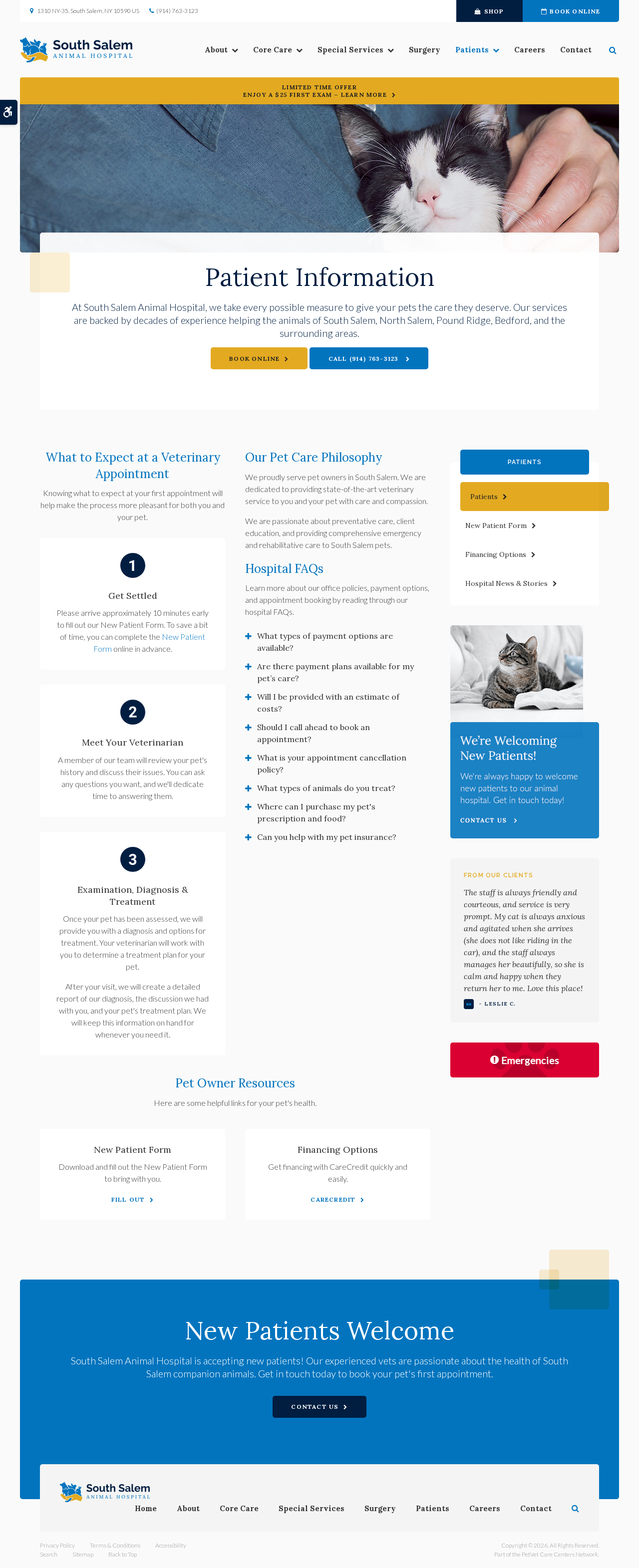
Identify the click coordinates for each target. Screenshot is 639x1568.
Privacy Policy (57, 1545)
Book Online (575, 11)
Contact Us (314, 1406)
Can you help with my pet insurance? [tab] (326, 837)
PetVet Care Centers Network (560, 1554)
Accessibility (170, 1545)
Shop (494, 11)
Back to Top (122, 1554)
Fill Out (128, 1199)
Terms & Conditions (115, 1545)
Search (48, 1554)
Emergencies (530, 1060)
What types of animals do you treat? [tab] (326, 788)
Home (146, 1508)
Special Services (350, 49)
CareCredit (333, 1199)
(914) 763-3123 (177, 10)
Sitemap (82, 1554)
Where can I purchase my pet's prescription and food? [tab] (316, 812)
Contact (576, 49)
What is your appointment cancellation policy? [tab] (331, 764)
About (216, 49)
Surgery (424, 49)
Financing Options (495, 554)
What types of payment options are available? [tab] (325, 642)
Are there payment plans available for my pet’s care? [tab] (335, 672)
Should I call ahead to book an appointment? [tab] (313, 733)
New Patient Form (496, 525)
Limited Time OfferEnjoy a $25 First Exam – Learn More (315, 90)
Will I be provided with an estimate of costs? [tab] (328, 703)
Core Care (272, 49)
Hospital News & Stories (506, 583)
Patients (472, 49)
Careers (529, 49)
